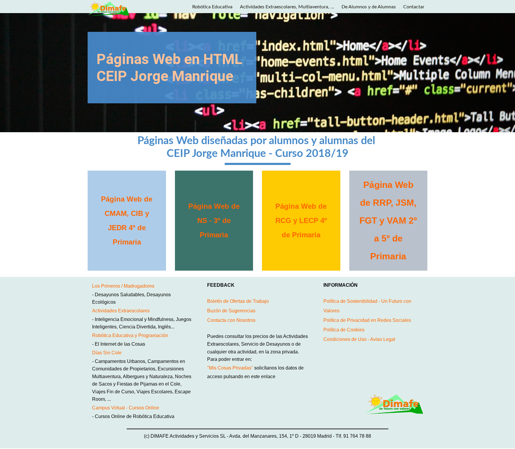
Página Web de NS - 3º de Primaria (214, 220)
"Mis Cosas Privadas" (230, 367)
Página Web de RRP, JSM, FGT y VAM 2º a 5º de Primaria (388, 220)
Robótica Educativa (212, 6)
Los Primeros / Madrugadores (123, 286)
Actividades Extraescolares (121, 310)
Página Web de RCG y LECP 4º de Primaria (301, 220)
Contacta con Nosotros (231, 320)
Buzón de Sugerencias (231, 310)
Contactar (413, 6)
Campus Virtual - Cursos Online (125, 407)
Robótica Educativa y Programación (130, 335)
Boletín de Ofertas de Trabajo (238, 301)
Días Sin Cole (107, 352)
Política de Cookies (343, 329)
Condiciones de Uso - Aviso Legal (359, 339)
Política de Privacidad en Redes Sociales (367, 320)
